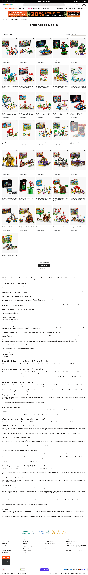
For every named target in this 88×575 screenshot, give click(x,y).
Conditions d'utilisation (49, 541)
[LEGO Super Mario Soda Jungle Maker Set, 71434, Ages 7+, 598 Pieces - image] (61, 75)
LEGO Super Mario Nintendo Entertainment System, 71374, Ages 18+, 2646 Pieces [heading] (10, 199)
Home (3, 19)
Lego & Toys (8, 19)
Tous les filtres (5, 34)
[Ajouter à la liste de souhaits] (17, 39)
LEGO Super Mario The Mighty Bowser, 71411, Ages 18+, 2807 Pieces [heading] (9, 171)
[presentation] (10, 59)
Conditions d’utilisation (74, 573)
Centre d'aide (4, 543)
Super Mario (7, 291)
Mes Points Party (5, 541)
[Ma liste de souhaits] (74, 5)
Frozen (7, 501)
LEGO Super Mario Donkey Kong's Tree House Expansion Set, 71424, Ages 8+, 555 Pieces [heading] (44, 227)
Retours (3, 548)
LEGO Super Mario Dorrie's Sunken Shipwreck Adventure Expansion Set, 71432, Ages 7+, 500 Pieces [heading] (78, 227)
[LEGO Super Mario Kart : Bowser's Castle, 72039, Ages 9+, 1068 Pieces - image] (10, 215)
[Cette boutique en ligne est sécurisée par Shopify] (22, 569)
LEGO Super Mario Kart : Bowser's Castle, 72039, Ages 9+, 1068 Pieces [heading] (9, 227)
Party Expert (7, 573)
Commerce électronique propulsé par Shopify (18, 573)
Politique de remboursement (54, 573)
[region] (44, 1)
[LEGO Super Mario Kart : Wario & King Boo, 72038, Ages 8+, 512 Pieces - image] (61, 102)
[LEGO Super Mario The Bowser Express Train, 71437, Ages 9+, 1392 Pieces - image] (27, 160)
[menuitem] (12, 541)
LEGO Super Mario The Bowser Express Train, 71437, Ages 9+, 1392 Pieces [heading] (26, 171)
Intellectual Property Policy (50, 548)
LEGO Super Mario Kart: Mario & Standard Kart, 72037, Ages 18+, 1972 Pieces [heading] (77, 114)
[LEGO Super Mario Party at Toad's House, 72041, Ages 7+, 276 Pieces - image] (10, 130)
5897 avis (6, 563)
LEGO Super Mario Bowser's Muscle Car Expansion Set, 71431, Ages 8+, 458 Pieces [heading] (44, 171)
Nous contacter (5, 552)
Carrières (25, 543)
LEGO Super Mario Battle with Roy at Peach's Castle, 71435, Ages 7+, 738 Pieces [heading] (27, 114)
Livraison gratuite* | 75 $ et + (44, 1)
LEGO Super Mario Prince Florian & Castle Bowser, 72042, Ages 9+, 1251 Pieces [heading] (77, 59)
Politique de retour (48, 547)
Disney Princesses (19, 504)
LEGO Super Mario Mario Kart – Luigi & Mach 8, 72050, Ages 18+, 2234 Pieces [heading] (43, 59)
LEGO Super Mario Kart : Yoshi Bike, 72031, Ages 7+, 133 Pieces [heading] (10, 87)
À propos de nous (27, 541)
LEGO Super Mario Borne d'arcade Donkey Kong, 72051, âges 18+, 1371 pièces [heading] (77, 142)
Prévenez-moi (78, 147)
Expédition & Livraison (6, 550)
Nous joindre (76, 1)
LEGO (20, 286)
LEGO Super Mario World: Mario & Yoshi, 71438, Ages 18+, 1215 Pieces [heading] (60, 59)
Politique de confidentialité (50, 543)
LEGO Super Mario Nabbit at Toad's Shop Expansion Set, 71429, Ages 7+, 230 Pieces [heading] (78, 199)
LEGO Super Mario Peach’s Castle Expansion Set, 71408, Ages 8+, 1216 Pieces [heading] (61, 227)
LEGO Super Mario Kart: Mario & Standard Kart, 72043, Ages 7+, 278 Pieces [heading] (9, 59)
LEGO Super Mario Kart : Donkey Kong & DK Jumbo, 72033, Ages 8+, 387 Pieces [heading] (26, 227)
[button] (77, 5)
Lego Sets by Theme (14, 19)
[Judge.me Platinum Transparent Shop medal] (48, 532)
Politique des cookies (49, 545)
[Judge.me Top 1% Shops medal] (58, 532)
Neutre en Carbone (27, 550)
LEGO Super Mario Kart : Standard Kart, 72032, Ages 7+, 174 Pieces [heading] (26, 87)
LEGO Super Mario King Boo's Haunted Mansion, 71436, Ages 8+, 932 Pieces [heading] (77, 171)
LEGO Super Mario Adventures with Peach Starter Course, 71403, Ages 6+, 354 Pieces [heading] (44, 114)
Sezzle (3, 554)
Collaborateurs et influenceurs (29, 547)
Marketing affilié (26, 548)
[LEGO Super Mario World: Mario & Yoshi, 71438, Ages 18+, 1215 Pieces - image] (61, 48)
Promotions (4, 547)
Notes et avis (26, 545)
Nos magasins (5, 545)
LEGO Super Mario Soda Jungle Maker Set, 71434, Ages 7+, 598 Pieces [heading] (60, 87)
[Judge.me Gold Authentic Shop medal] (53, 532)
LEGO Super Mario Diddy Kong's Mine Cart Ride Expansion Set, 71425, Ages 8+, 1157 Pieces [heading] (9, 255)
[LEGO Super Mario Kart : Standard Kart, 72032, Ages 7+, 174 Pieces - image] (27, 75)
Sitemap (24, 552)
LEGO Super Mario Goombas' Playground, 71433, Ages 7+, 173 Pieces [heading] (60, 199)
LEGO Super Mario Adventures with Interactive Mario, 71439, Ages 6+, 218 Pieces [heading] (43, 87)
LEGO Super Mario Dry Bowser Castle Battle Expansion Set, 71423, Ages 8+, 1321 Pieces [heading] (61, 171)
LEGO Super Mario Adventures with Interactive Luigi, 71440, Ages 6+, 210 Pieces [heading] (60, 142)
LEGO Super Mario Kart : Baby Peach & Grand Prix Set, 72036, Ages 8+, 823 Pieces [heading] (43, 142)
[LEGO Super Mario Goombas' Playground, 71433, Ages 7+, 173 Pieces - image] (61, 187)
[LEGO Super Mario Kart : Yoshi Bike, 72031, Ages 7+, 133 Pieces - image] (10, 75)
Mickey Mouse (41, 504)
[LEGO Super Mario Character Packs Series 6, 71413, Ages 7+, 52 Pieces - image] (44, 187)
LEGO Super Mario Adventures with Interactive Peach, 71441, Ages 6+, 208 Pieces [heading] (26, 142)
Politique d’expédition (82, 573)
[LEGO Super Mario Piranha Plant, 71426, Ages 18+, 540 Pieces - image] (27, 187)
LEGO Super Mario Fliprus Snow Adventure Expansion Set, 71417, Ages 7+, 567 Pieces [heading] (78, 87)
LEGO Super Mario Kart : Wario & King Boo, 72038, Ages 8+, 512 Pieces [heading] (61, 114)
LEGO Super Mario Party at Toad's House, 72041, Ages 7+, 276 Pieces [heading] (9, 142)
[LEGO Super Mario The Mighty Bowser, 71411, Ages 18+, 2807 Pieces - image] (10, 160)
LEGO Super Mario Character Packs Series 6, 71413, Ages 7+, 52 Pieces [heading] (43, 199)
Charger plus (44, 265)
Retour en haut (44, 268)
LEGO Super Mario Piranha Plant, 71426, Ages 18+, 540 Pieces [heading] (26, 199)
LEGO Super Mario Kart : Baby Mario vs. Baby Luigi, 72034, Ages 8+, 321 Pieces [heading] (26, 59)
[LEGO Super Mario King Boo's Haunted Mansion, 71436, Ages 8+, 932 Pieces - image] (78, 160)
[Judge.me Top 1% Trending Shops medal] (64, 532)
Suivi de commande (82, 1)
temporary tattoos (15, 402)
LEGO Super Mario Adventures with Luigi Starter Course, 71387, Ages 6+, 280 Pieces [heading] (10, 114)
